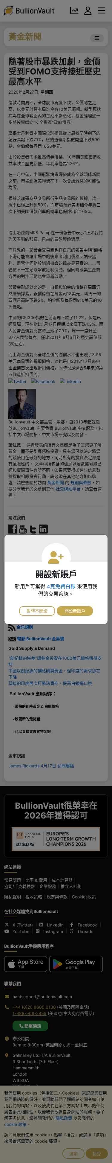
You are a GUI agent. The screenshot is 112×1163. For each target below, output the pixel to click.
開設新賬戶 (75, 610)
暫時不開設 (37, 610)
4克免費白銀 (61, 586)
